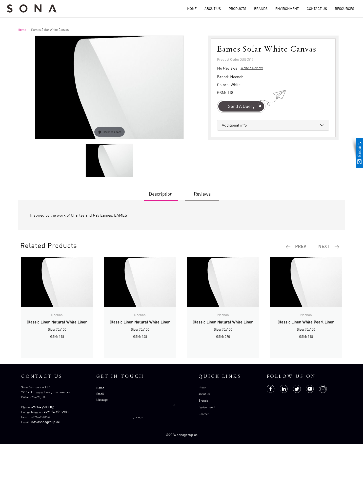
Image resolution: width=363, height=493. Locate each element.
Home (192, 8)
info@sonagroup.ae (45, 422)
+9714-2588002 (42, 407)
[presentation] (296, 247)
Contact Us (317, 8)
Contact (204, 414)
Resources (344, 8)
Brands (260, 8)
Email (100, 394)
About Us (212, 8)
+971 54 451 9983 (56, 412)
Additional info (234, 125)
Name (100, 388)
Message (102, 399)
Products (237, 8)
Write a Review (252, 68)
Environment (287, 8)
